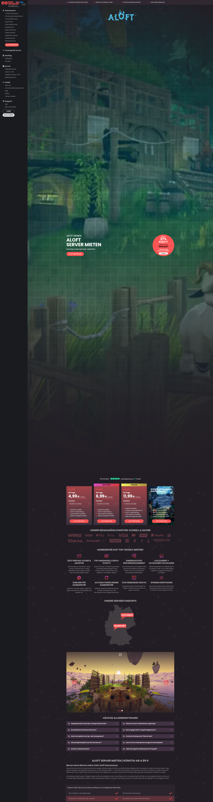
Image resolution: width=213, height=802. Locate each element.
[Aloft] (120, 245)
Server (8, 66)
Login (8, 111)
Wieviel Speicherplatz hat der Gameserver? (86, 742)
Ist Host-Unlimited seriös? (80, 749)
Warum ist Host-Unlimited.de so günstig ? (141, 724)
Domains (8, 61)
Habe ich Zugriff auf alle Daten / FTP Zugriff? (141, 749)
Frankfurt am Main (75, 504)
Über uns (8, 85)
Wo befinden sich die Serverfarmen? (84, 730)
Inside (7, 82)
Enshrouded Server (11, 24)
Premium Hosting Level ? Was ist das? (139, 736)
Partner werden (10, 96)
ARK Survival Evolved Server (14, 16)
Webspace (8, 58)
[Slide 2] (120, 710)
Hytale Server (9, 27)
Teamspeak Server (13, 50)
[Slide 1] (118, 710)
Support (8, 101)
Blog (6, 91)
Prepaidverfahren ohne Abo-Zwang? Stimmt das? (88, 724)
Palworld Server (10, 33)
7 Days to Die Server (11, 13)
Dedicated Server (10, 69)
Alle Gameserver (12, 45)
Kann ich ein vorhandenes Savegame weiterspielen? (144, 742)
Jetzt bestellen (79, 521)
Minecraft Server (10, 30)
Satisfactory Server (11, 35)
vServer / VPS (9, 72)
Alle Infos (163, 253)
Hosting (8, 55)
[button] (74, 682)
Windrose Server (10, 41)
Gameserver (10, 10)
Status (7, 93)
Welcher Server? (10, 77)
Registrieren (8, 115)
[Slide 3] (122, 710)
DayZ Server (9, 22)
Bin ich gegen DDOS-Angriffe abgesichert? (141, 730)
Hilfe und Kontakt (10, 107)
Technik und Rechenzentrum (14, 88)
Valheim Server (10, 38)
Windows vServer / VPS (12, 75)
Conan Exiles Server (11, 19)
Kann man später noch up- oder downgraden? (87, 736)
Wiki (6, 104)
